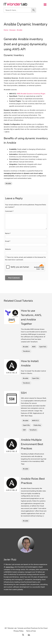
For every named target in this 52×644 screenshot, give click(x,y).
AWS (33, 347)
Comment (9, 211)
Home (6, 30)
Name (8, 233)
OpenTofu (42, 347)
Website (8, 249)
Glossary (12, 30)
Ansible (19, 30)
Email (7, 241)
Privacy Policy (18, 631)
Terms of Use (31, 631)
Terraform (26, 351)
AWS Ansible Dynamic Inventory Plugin (31, 94)
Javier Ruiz (10, 567)
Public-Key (37, 425)
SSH (24, 430)
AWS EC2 (35, 420)
